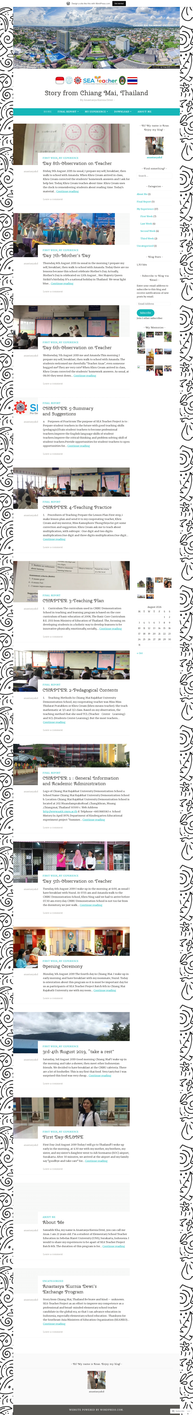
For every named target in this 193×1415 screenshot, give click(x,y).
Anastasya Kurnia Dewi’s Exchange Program (70, 1289)
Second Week (147, 231)
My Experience (95, 111)
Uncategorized (53, 1281)
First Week (50, 158)
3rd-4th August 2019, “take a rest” (78, 1051)
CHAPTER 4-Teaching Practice (77, 507)
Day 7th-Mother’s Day (66, 255)
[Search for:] (154, 175)
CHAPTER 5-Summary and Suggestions (68, 411)
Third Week (147, 238)
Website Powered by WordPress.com (96, 1410)
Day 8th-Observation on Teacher (77, 163)
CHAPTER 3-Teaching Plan (73, 601)
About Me (144, 111)
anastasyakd (31, 171)
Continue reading (67, 191)
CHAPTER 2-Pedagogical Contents (80, 690)
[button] (141, 340)
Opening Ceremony (63, 966)
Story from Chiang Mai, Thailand (96, 92)
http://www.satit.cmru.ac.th (60, 811)
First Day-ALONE (63, 1137)
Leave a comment (53, 199)
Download (121, 111)
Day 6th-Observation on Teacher (77, 347)
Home (48, 111)
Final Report (67, 111)
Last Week (146, 223)
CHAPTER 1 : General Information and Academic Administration (81, 780)
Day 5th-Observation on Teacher (77, 881)
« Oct (140, 653)
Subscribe (145, 312)
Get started (119, 3)
